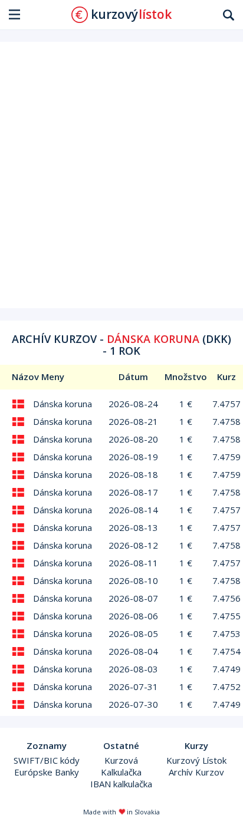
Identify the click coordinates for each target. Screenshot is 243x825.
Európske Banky (46, 772)
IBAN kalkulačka (121, 784)
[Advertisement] (121, 175)
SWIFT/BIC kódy (47, 760)
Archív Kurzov (196, 772)
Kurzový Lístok (196, 760)
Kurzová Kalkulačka (121, 766)
